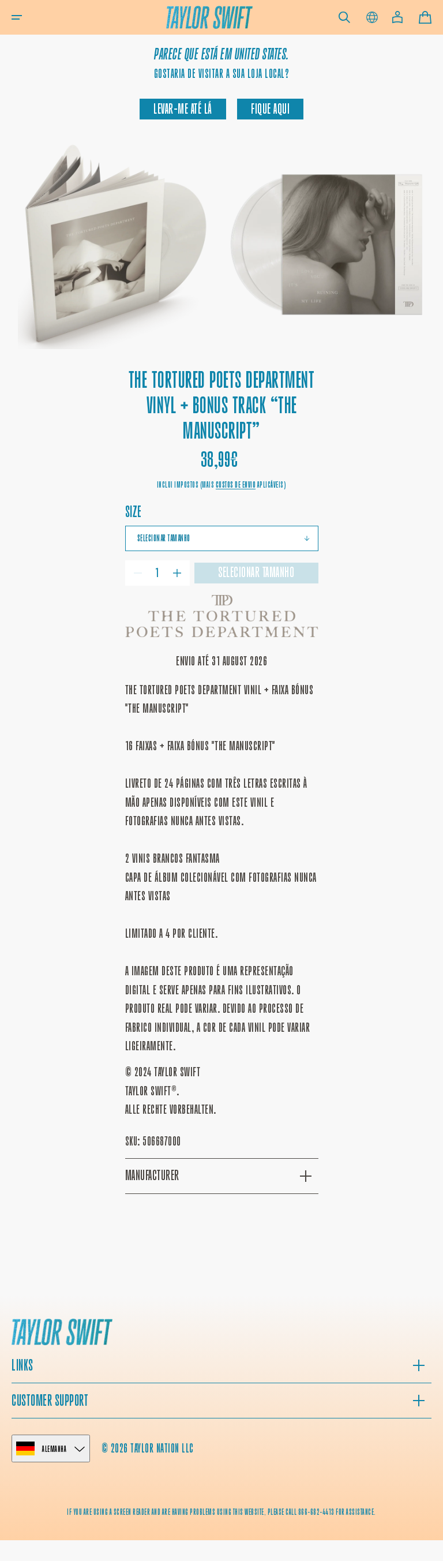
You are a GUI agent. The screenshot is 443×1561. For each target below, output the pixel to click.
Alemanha (54, 1449)
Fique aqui (270, 109)
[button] (16, 17)
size (133, 512)
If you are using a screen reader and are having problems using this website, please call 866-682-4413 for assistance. (221, 1512)
